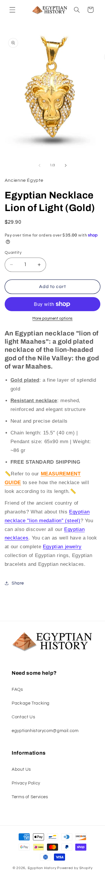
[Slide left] (39, 165)
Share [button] (18, 583)
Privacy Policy (26, 783)
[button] (12, 9)
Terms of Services (30, 797)
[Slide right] (65, 165)
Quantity (13, 253)
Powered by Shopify (74, 868)
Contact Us (23, 717)
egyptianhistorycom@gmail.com (45, 731)
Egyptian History (42, 868)
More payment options (52, 319)
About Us (21, 769)
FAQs (17, 689)
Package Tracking (31, 703)
